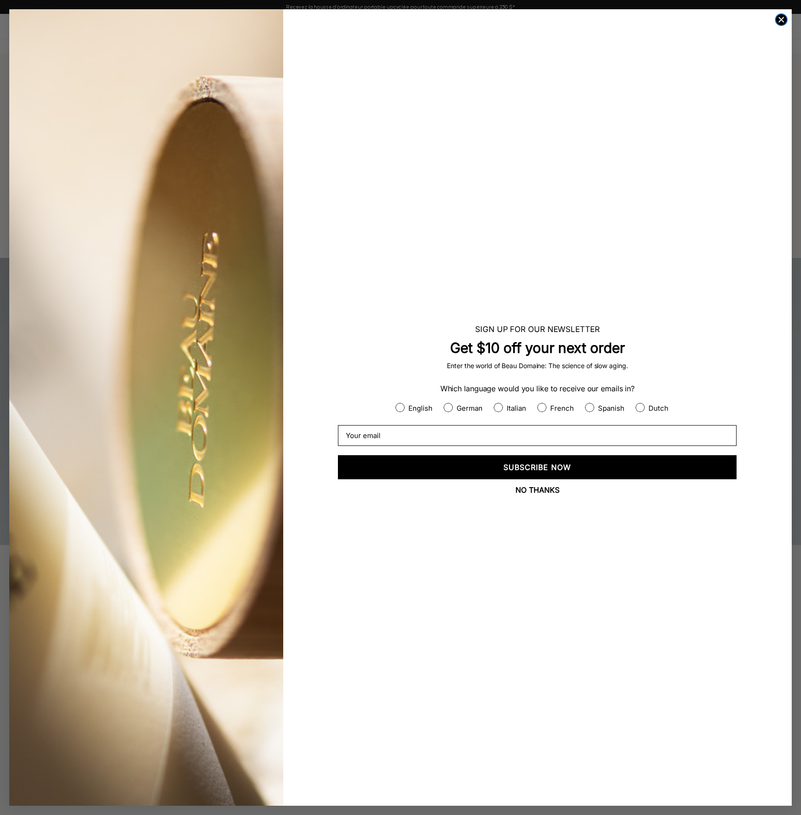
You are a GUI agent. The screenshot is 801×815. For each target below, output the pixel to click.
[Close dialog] (781, 19)
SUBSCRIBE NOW (537, 467)
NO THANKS (537, 490)
